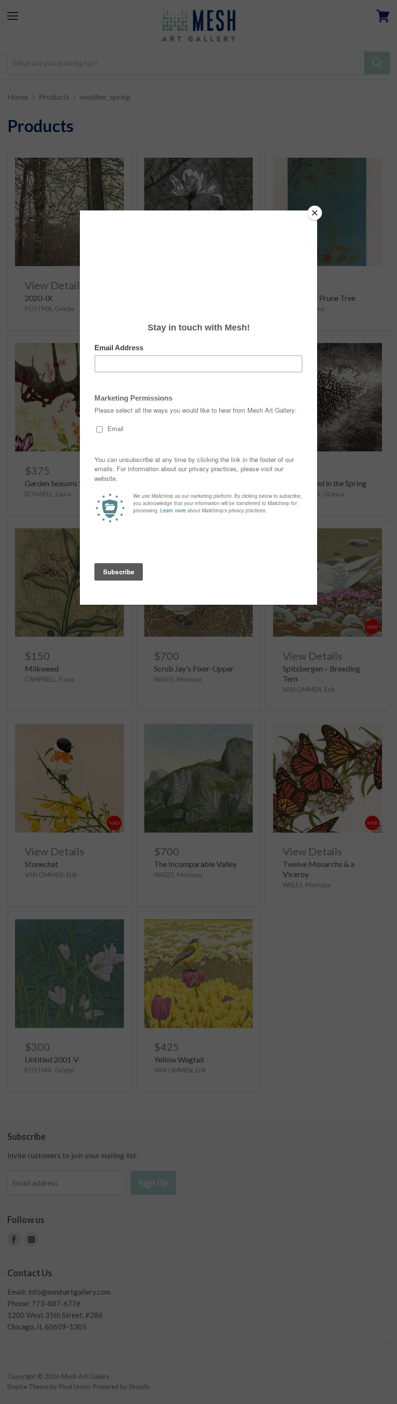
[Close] (314, 213)
